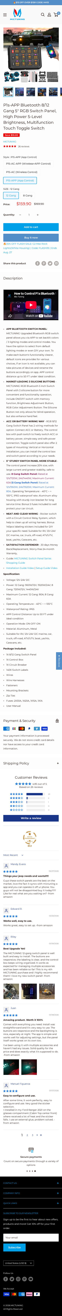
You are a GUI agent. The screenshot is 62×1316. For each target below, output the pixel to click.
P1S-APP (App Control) (20, 180)
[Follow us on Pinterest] (24, 1279)
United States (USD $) (15, 1263)
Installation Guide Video (20, 568)
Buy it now (31, 237)
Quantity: (9, 214)
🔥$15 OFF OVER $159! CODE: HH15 (31, 2)
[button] (16, 794)
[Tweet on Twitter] (50, 263)
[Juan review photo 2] (29, 1067)
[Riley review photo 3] (47, 991)
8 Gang (27, 195)
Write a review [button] (31, 818)
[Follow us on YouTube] (30, 1279)
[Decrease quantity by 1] (20, 214)
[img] (10, 871)
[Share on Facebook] (37, 263)
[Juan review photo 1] (11, 1067)
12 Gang (11, 195)
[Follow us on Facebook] (5, 1279)
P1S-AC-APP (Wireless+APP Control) (28, 163)
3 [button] (32, 1135)
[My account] (49, 15)
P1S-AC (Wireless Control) (21, 172)
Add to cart (31, 227)
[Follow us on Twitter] (12, 1279)
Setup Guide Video (46, 568)
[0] (56, 15)
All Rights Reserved (12, 1309)
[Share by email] (56, 263)
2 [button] (27, 1135)
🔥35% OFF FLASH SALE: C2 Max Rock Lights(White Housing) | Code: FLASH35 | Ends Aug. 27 (30, 248)
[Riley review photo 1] (11, 991)
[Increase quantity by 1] (37, 214)
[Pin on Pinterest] (43, 263)
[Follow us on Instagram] (18, 1279)
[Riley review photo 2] (29, 991)
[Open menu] (5, 15)
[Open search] (43, 15)
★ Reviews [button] (59, 661)
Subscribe (14, 1247)
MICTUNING (9, 141)
